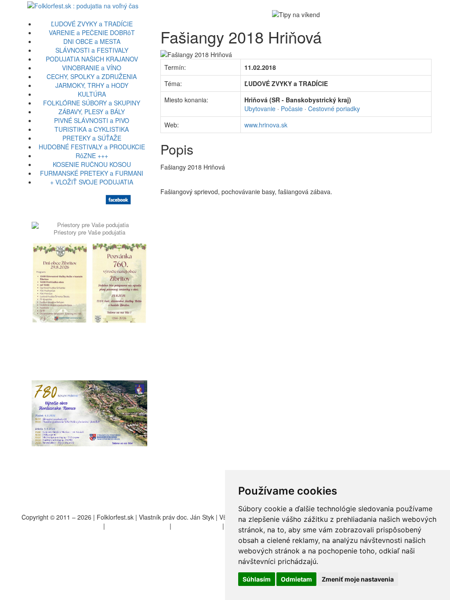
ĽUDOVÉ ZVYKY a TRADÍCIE (92, 23)
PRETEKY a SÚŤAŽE (91, 138)
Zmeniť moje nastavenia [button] (358, 579)
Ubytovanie (260, 108)
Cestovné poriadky (334, 108)
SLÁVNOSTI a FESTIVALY (91, 50)
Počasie (292, 108)
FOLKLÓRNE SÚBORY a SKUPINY (91, 102)
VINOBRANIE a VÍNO (91, 67)
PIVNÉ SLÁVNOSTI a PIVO (91, 120)
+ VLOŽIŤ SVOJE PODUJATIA (91, 181)
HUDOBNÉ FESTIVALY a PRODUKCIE (92, 146)
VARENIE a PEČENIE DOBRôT (92, 32)
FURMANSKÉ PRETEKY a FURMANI (91, 173)
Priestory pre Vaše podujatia (89, 232)
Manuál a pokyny (197, 525)
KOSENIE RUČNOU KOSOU (92, 164)
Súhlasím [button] (257, 579)
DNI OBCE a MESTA (91, 41)
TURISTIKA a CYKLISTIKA (91, 129)
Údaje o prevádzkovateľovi (65, 525)
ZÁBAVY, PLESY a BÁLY (91, 111)
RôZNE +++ (92, 155)
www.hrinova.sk (265, 124)
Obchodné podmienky (137, 525)
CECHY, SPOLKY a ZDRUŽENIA (92, 76)
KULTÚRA (92, 94)
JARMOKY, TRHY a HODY (91, 85)
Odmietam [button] (296, 579)
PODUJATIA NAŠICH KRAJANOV (92, 58)
